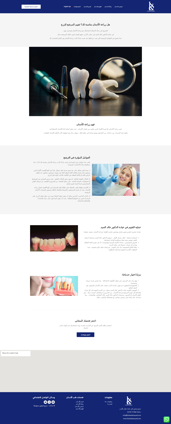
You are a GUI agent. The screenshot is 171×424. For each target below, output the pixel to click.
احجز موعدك (77, 7)
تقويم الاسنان (98, 7)
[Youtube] (45, 402)
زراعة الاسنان (108, 7)
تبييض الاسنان (118, 7)
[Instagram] (49, 402)
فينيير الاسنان (87, 7)
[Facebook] (53, 402)
